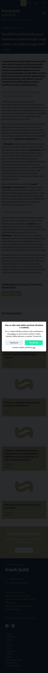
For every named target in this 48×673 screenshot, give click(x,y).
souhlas (13, 334)
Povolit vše (33, 343)
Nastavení (14, 343)
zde (34, 347)
